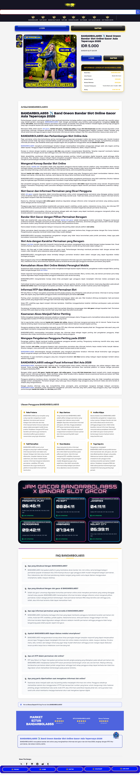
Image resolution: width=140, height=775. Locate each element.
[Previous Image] (24, 61)
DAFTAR (98, 28)
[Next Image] (75, 61)
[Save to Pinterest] (37, 764)
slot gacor (46, 129)
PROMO (16, 769)
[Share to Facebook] (26, 764)
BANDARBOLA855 (51, 122)
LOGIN (42, 28)
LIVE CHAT (126, 769)
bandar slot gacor (67, 220)
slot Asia (30, 244)
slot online (43, 270)
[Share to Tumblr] (48, 764)
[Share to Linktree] (32, 764)
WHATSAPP (98, 768)
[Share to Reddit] (42, 764)
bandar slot (35, 166)
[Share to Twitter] (21, 764)
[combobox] (68, 12)
